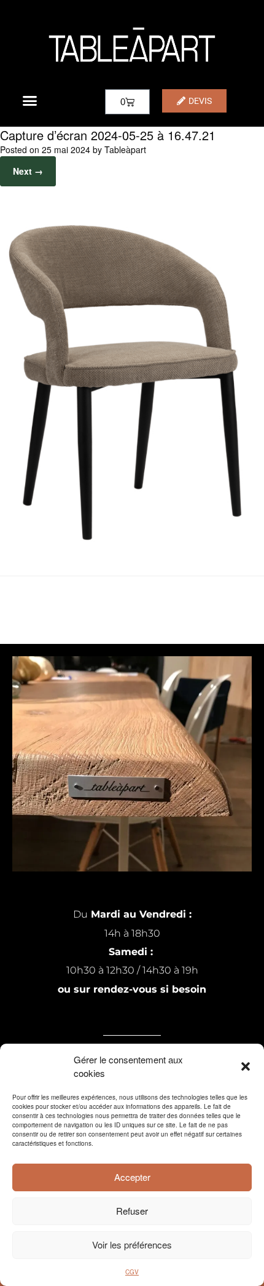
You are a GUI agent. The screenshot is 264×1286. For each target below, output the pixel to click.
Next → (28, 171)
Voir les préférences (132, 1244)
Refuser (132, 1210)
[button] (245, 1066)
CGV (132, 1272)
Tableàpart (125, 149)
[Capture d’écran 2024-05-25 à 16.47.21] (132, 544)
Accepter (132, 1176)
